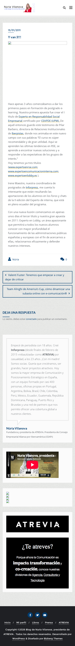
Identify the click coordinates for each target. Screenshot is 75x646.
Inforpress (32, 187)
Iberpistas (17, 133)
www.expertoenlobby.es (22, 175)
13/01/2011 (14, 30)
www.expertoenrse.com (23, 167)
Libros (35, 622)
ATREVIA (64, 622)
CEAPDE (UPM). (50, 120)
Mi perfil (21, 622)
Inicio (7, 622)
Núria (15, 259)
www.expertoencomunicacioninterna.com (33, 171)
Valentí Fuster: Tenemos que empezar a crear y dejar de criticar (34, 277)
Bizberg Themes (53, 638)
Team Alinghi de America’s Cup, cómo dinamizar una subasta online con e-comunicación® (38, 291)
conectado (31, 319)
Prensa (49, 622)
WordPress (18, 638)
